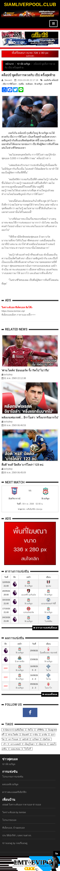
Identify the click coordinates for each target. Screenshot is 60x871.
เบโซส (35, 739)
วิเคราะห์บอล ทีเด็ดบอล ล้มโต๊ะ (17, 307)
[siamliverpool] (30, 35)
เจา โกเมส (13, 739)
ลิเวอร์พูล (38, 84)
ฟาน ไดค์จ (13, 734)
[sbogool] (30, 42)
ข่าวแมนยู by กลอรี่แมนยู (14, 843)
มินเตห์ (25, 734)
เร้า (4, 744)
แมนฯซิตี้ (48, 84)
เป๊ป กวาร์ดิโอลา (10, 84)
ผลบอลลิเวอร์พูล (10, 784)
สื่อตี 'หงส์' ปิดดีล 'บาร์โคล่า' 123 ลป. (23, 464)
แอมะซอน (15, 749)
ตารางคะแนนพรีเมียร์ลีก (14, 792)
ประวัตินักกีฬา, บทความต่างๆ (16, 835)
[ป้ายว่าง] (30, 53)
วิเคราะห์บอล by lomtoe (14, 812)
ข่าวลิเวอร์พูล (23, 64)
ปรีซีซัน (40, 730)
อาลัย (44, 734)
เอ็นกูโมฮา (30, 744)
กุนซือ (21, 84)
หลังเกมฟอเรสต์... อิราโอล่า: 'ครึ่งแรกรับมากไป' (30, 417)
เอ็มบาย (42, 744)
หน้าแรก (9, 64)
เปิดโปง (46, 739)
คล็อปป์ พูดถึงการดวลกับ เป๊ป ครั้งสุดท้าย (28, 75)
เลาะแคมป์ (15, 744)
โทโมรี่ (27, 749)
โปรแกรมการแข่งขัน (12, 776)
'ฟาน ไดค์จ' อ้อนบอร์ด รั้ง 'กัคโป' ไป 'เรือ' (25, 370)
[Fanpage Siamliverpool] (30, 712)
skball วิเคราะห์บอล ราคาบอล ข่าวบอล (21, 804)
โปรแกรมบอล (9, 820)
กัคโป (30, 730)
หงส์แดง (29, 84)
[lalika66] (30, 14)
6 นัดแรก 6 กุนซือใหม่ (13, 730)
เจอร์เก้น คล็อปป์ (51, 80)
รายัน (35, 734)
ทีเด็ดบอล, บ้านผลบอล (13, 827)
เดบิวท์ (25, 739)
